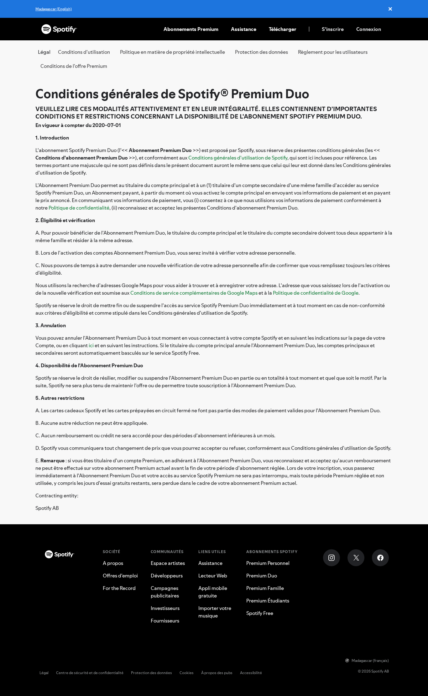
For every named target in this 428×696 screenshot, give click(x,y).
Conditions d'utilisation (84, 51)
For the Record (119, 588)
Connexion (368, 29)
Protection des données (261, 51)
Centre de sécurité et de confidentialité (89, 672)
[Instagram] (331, 557)
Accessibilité (251, 672)
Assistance (243, 29)
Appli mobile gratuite (212, 592)
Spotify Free (259, 613)
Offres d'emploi (120, 575)
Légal (44, 672)
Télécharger (282, 29)
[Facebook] (380, 557)
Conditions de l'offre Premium (73, 66)
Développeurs (167, 575)
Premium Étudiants (267, 600)
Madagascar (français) (370, 660)
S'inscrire (333, 29)
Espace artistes (168, 563)
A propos (113, 563)
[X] (355, 557)
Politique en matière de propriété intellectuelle (172, 51)
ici (91, 345)
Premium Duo (261, 575)
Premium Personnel (268, 563)
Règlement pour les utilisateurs (333, 51)
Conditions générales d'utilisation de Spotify (237, 157)
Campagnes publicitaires (165, 592)
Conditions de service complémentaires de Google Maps (194, 292)
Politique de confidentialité (79, 207)
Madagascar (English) (53, 9)
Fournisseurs (165, 620)
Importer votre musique (214, 612)
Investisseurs (165, 608)
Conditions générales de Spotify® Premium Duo (172, 93)
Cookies (187, 672)
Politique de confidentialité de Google (315, 292)
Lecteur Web (212, 575)
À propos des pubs (216, 672)
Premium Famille (265, 588)
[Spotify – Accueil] (59, 29)
